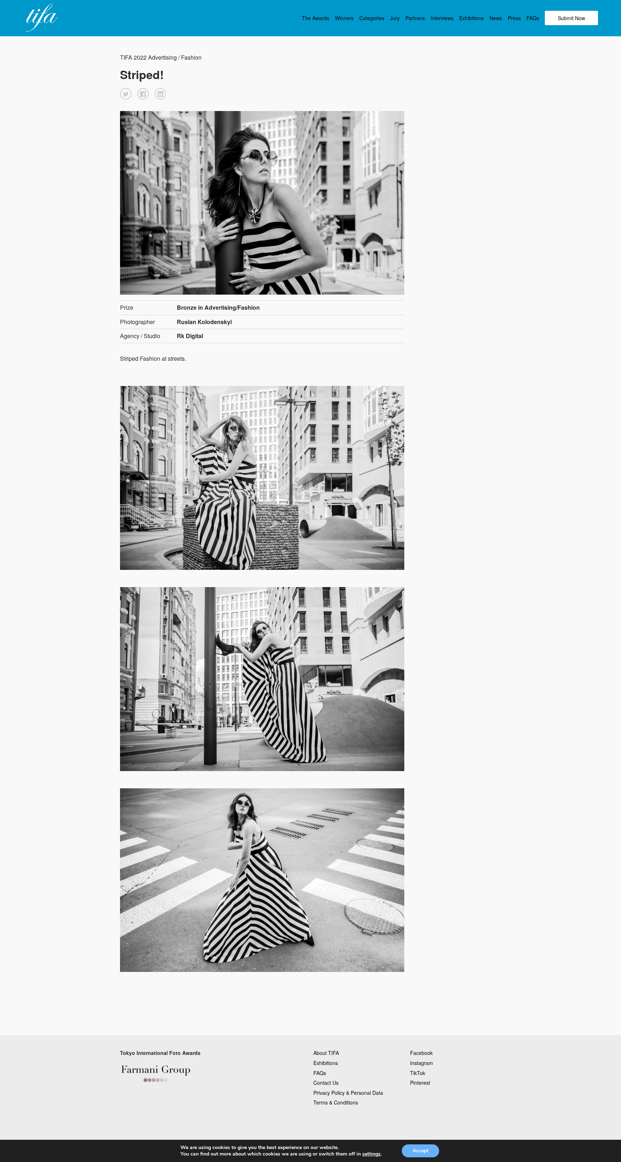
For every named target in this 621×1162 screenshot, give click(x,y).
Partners (415, 17)
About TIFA (326, 1052)
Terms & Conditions (335, 1102)
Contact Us (326, 1082)
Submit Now (571, 17)
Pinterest (420, 1082)
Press (514, 17)
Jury (395, 17)
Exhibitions (471, 17)
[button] (126, 94)
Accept (420, 1150)
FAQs (532, 17)
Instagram (421, 1062)
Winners (344, 17)
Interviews (442, 17)
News (495, 17)
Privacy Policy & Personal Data (348, 1092)
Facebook (421, 1052)
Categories (371, 17)
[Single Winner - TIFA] (41, 18)
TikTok (417, 1072)
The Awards (315, 17)
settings (371, 1154)
